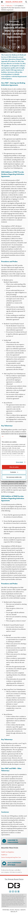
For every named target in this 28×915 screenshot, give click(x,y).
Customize (13, 472)
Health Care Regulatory (7, 852)
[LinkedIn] (5, 47)
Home (2, 5)
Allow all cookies (14, 467)
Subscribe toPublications (13, 841)
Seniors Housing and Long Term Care (11, 857)
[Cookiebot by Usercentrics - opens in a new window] (19, 437)
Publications (9, 5)
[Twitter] (9, 47)
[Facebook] (14, 47)
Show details (19, 462)
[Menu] (2, 2)
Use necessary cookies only (14, 477)
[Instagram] (12, 891)
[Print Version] (23, 47)
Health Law (4, 855)
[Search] (26, 2)
